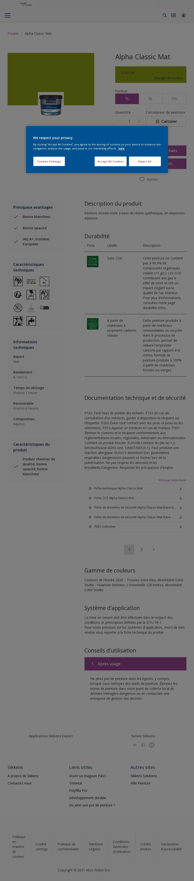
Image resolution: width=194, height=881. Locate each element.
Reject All (145, 161)
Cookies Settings (49, 161)
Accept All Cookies (110, 161)
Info (121, 148)
